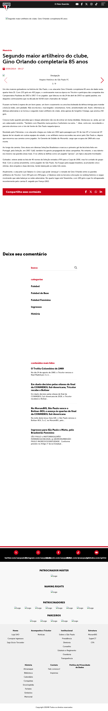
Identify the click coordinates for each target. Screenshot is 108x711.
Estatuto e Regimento (67, 650)
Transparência (67, 658)
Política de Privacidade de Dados (79, 666)
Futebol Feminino (41, 300)
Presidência (67, 638)
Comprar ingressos (15, 638)
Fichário (28, 689)
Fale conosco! (54, 669)
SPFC (7, 7)
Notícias (41, 634)
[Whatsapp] (96, 192)
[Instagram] (91, 4)
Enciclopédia (28, 685)
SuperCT (92, 638)
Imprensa (54, 673)
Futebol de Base (40, 293)
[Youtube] (77, 4)
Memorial (28, 697)
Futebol (35, 286)
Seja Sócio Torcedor (15, 642)
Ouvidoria (67, 654)
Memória (7, 50)
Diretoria (66, 642)
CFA (92, 642)
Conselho (67, 646)
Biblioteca (28, 673)
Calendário (28, 677)
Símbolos (28, 693)
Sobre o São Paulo (67, 634)
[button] (102, 80)
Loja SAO (15, 634)
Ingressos (36, 306)
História (35, 313)
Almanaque (28, 669)
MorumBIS (92, 634)
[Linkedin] (101, 192)
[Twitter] (86, 4)
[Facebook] (82, 4)
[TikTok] (96, 4)
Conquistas (28, 681)
